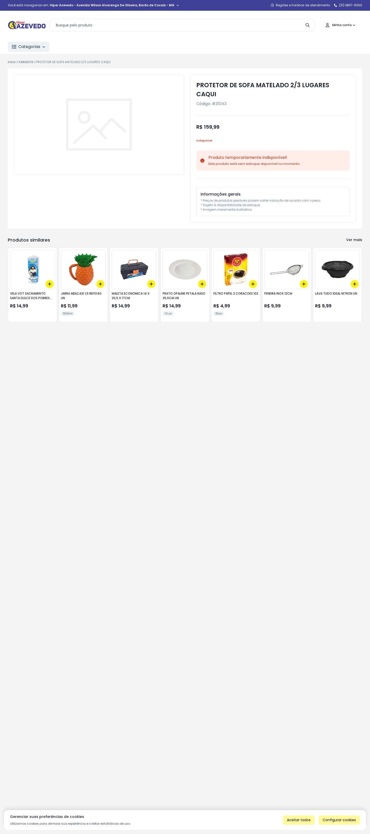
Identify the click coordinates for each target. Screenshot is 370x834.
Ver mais (354, 239)
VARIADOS (25, 62)
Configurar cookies (339, 819)
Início (12, 62)
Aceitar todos (299, 819)
